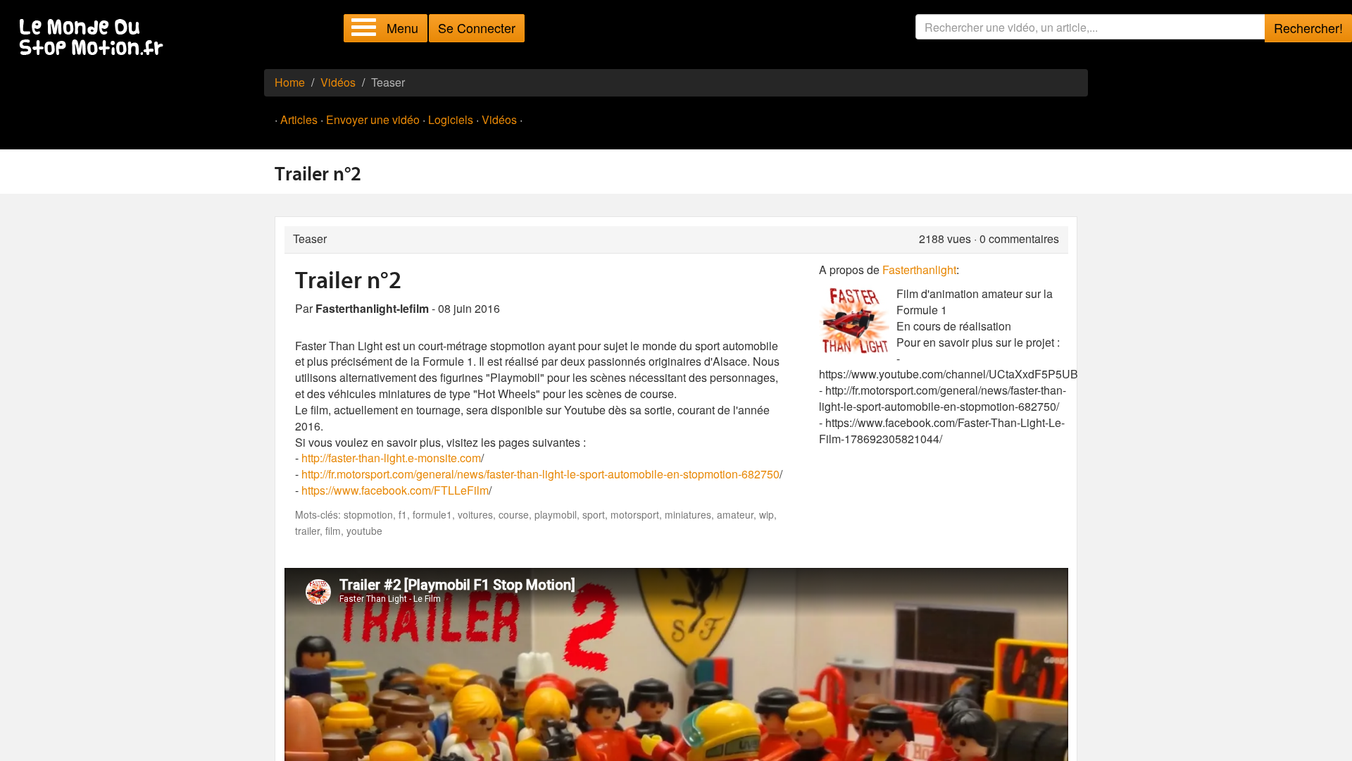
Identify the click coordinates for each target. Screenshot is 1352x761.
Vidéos (338, 82)
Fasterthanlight (919, 269)
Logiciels (450, 119)
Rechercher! (1308, 27)
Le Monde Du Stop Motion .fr (95, 38)
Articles (299, 119)
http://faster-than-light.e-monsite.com (391, 458)
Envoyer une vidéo (373, 119)
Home (290, 82)
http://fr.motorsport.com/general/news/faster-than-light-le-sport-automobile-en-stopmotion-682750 (540, 474)
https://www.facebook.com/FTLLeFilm (395, 490)
